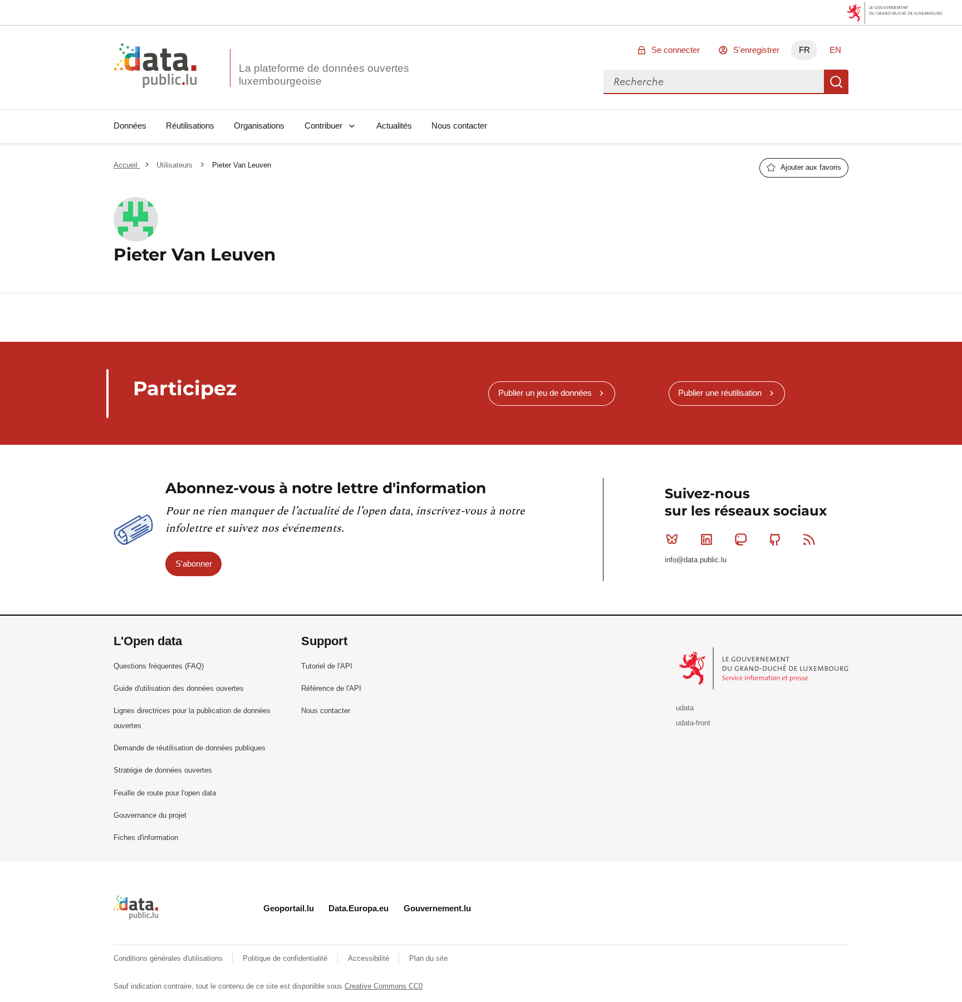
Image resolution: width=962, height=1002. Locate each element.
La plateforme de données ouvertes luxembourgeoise (324, 74)
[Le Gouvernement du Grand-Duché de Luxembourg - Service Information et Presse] (764, 668)
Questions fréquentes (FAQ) (159, 666)
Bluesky (672, 539)
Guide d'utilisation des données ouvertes (179, 688)
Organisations (259, 125)
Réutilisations (190, 125)
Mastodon (740, 539)
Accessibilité (369, 958)
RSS (809, 539)
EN (835, 50)
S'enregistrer (756, 50)
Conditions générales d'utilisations (169, 958)
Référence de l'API (331, 688)
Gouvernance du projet (150, 815)
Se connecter (675, 50)
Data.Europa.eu (358, 908)
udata (685, 708)
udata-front (693, 723)
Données (130, 125)
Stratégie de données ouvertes (163, 770)
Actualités (394, 125)
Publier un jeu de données (545, 392)
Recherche (836, 82)
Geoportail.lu (288, 908)
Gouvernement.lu (437, 908)
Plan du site (428, 958)
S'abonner (193, 563)
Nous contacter (459, 125)
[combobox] (713, 82)
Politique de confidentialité (286, 958)
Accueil (127, 165)
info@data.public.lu (696, 560)
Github (775, 539)
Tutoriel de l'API (326, 666)
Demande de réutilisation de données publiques (190, 748)
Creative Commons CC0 (384, 986)
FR (804, 50)
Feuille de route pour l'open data (165, 793)
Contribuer (323, 125)
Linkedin (706, 539)
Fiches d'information (146, 837)
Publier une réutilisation (720, 392)
